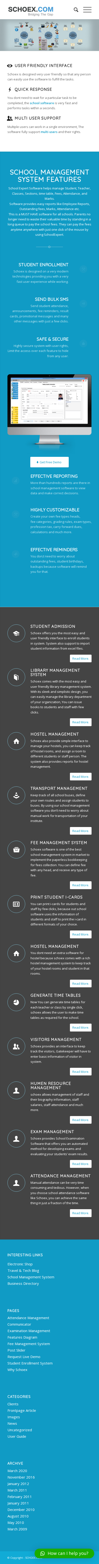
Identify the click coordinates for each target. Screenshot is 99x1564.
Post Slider (16, 1350)
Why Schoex (17, 1369)
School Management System (30, 1276)
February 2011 (19, 1496)
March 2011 (17, 1490)
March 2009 (17, 1529)
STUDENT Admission (53, 626)
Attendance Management (61, 1175)
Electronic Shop (20, 1264)
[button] (64, 1553)
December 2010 (21, 1509)
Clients (13, 1403)
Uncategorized (19, 1429)
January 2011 (18, 1503)
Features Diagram (22, 1337)
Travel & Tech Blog (23, 1270)
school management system (51, 854)
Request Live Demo (23, 1356)
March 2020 (17, 1470)
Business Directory (23, 1283)
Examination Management (28, 1330)
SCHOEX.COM (33, 1557)
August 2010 (18, 1516)
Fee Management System (59, 842)
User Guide (16, 1436)
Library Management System (55, 672)
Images (13, 1416)
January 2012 (18, 1483)
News (12, 1423)
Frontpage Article (21, 1410)
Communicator (19, 1324)
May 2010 (15, 1522)
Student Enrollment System (30, 1363)
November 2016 (21, 1477)
